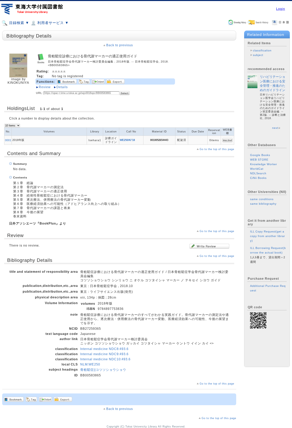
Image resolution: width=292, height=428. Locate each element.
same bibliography (263, 203)
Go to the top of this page (217, 149)
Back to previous (119, 45)
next (275, 127)
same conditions (262, 199)
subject (258, 55)
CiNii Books (258, 177)
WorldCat (256, 168)
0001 (8, 140)
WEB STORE (259, 159)
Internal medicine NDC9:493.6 (104, 354)
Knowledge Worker (263, 164)
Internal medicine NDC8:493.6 (104, 349)
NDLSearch (258, 173)
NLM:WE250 (90, 364)
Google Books (260, 155)
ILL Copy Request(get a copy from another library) (267, 236)
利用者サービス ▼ (52, 23)
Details (62, 87)
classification (262, 50)
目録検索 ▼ (18, 23)
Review (45, 87)
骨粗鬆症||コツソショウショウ (103, 369)
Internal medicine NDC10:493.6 (105, 359)
